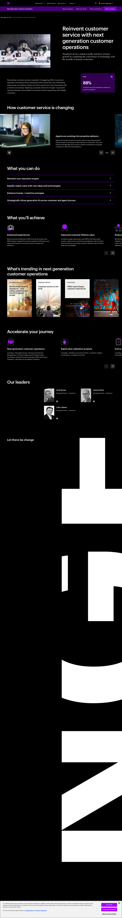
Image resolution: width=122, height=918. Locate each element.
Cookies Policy (29, 910)
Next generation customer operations (19, 9)
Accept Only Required (109, 909)
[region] (61, 909)
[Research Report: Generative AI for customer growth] (106, 298)
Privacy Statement (41, 910)
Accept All (109, 904)
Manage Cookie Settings (109, 914)
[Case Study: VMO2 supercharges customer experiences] (77, 298)
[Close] (119, 903)
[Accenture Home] (12, 3)
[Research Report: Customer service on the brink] (48, 298)
